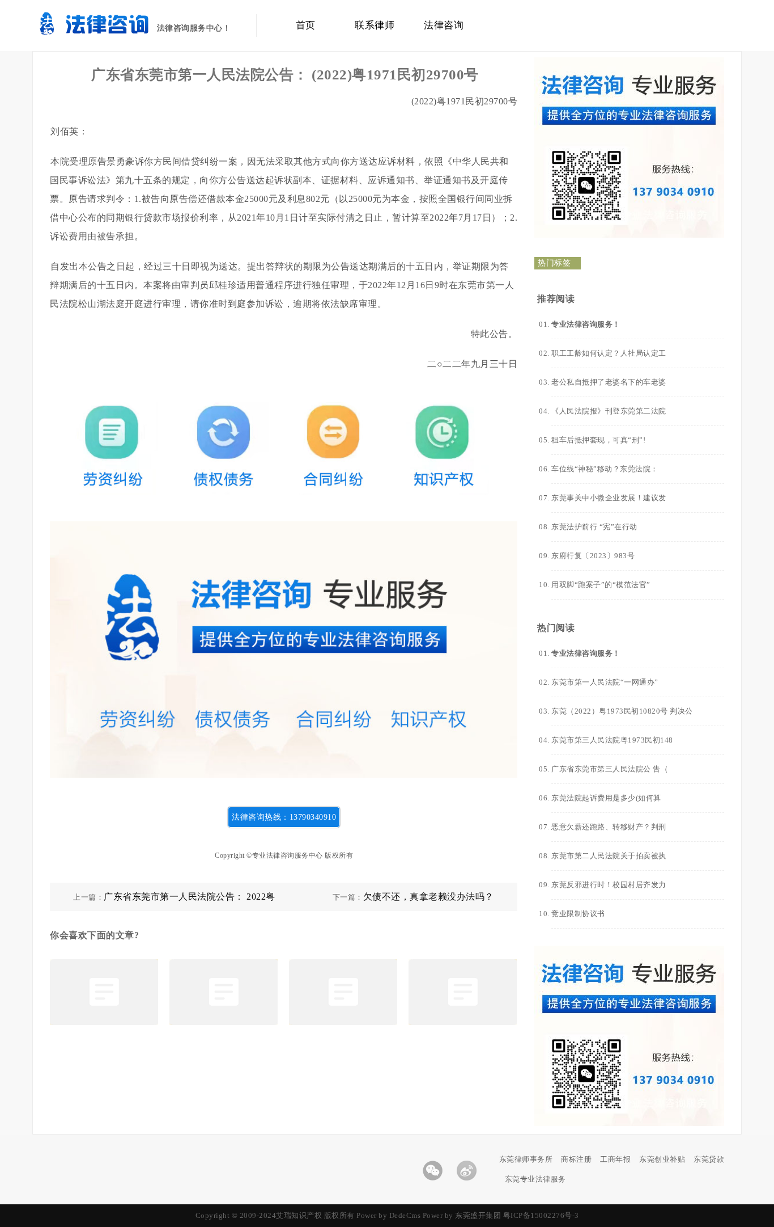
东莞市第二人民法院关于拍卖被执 (608, 855)
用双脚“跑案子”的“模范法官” (600, 584)
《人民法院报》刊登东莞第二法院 (608, 411)
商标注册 (576, 1159)
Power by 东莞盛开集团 (462, 1215)
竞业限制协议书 (578, 913)
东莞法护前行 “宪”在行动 (594, 526)
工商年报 (615, 1159)
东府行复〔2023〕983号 (593, 555)
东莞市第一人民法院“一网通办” (604, 682)
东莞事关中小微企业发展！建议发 (608, 498)
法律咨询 (443, 25)
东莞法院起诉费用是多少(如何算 (606, 798)
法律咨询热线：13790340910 (284, 817)
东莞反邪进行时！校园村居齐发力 (608, 884)
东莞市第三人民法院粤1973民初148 (612, 740)
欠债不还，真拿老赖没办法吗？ (428, 896)
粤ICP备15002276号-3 (541, 1215)
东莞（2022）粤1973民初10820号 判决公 (622, 711)
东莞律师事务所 (526, 1159)
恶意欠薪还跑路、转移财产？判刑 (608, 827)
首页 (306, 25)
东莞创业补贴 (662, 1159)
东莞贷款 (709, 1159)
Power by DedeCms (388, 1215)
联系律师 (374, 25)
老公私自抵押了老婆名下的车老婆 (608, 382)
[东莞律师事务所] (110, 31)
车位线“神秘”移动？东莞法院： (604, 469)
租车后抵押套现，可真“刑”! (598, 440)
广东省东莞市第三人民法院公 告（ (609, 769)
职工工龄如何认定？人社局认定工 (608, 353)
